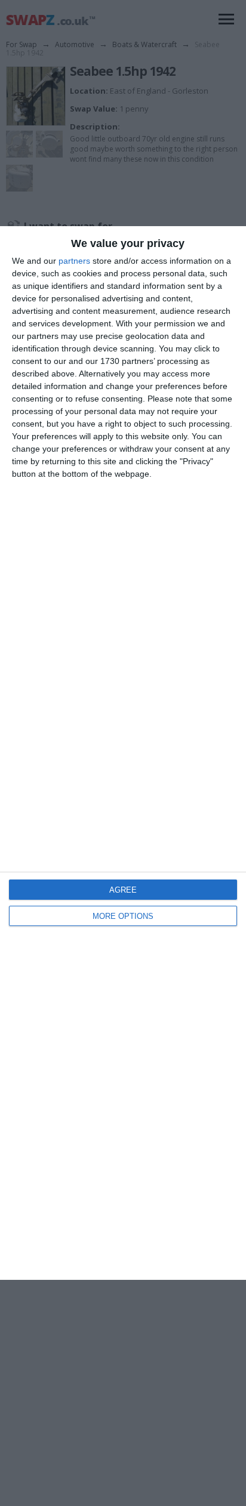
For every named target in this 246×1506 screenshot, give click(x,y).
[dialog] (123, 753)
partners (74, 261)
